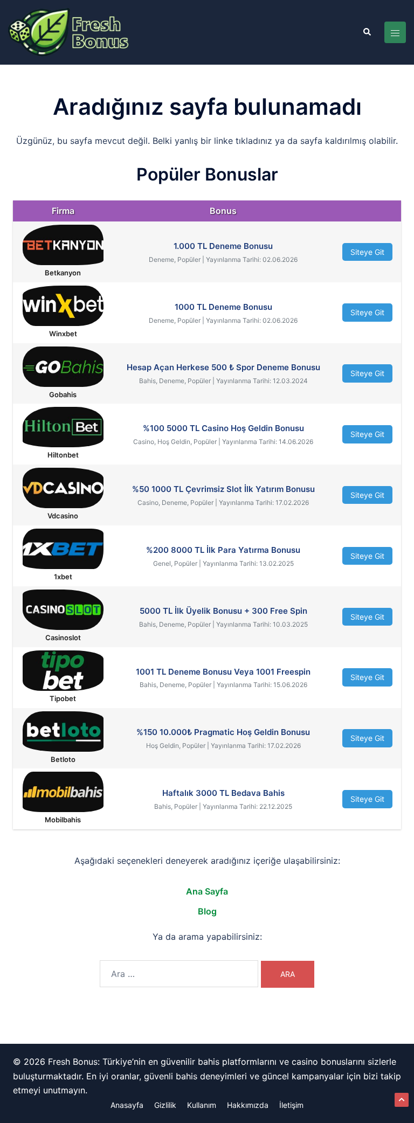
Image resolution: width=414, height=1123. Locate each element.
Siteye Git (367, 252)
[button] (366, 32)
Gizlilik (165, 1105)
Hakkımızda (247, 1105)
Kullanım (201, 1105)
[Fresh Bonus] (69, 31)
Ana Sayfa (207, 891)
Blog (207, 911)
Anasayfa (127, 1105)
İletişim (291, 1105)
